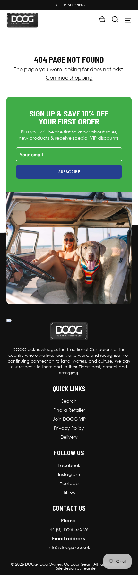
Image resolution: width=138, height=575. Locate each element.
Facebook (69, 465)
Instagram (69, 474)
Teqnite (89, 568)
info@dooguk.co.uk (69, 547)
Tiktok (69, 492)
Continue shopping (69, 78)
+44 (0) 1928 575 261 (69, 529)
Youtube (69, 483)
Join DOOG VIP (69, 419)
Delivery (69, 437)
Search (69, 401)
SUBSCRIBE (69, 171)
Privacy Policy (69, 428)
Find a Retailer (69, 410)
